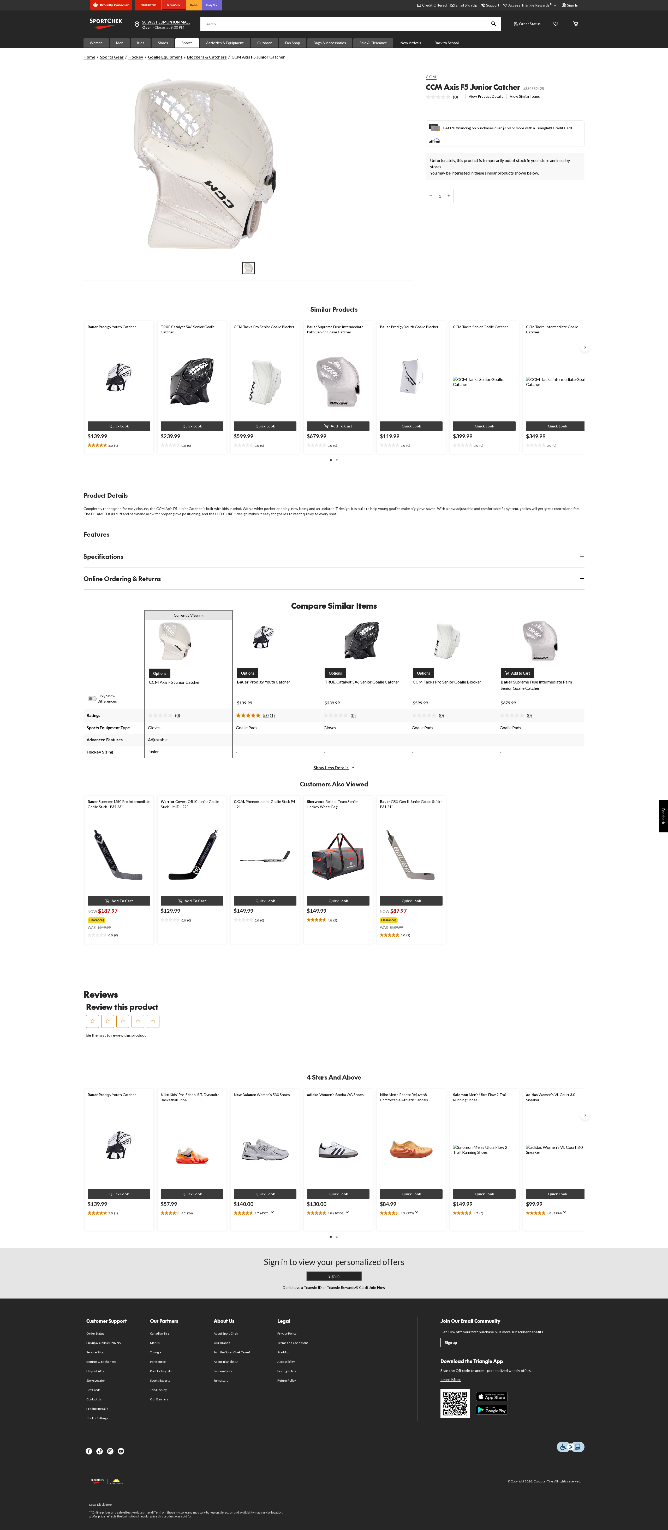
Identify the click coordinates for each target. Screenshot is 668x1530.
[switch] (95, 698)
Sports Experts (160, 1380)
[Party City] (212, 5)
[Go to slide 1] (248, 268)
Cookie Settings (97, 1418)
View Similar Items (525, 96)
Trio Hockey (158, 1390)
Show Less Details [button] (331, 767)
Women (96, 42)
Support (492, 5)
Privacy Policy (287, 1333)
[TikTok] (99, 1451)
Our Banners (159, 1399)
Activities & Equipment (225, 42)
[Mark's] (194, 5)
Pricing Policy (286, 1371)
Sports (187, 42)
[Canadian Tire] (148, 5)
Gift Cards (93, 1390)
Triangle (155, 1352)
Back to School (447, 42)
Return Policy (286, 1380)
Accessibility (286, 1362)
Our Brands (222, 1343)
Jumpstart (221, 1380)
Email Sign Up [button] (466, 5)
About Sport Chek (226, 1333)
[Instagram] (110, 1451)
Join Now (376, 1287)
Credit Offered (434, 5)
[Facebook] (89, 1451)
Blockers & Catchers (207, 56)
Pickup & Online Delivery (103, 1343)
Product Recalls (97, 1409)
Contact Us (94, 1399)
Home (89, 56)
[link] (444, 97)
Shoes (163, 42)
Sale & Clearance (373, 42)
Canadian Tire (160, 1333)
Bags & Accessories (330, 42)
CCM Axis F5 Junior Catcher (473, 87)
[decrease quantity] (430, 196)
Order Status (530, 23)
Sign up (451, 1342)
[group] (117, 919)
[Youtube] (121, 1451)
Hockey (135, 56)
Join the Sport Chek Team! (232, 1352)
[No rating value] (439, 97)
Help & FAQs (95, 1371)
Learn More (450, 1379)
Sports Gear (112, 56)
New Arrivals (411, 42)
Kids (140, 42)
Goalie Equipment (165, 56)
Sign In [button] (572, 5)
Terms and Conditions (292, 1343)
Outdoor (264, 42)
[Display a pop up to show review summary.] (273, 1214)
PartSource (158, 1362)
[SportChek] (174, 5)
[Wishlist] (555, 24)
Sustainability (223, 1371)
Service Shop (95, 1352)
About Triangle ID (225, 1362)
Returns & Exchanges (101, 1362)
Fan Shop (292, 42)
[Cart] (575, 24)
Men (119, 42)
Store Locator (95, 1380)
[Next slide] (585, 347)
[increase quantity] (448, 196)
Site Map (283, 1352)
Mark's (155, 1343)
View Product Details (486, 96)
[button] (494, 24)
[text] (119, 445)
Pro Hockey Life (161, 1371)
